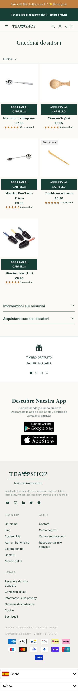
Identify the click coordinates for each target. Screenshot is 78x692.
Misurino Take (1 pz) (19, 273)
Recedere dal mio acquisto (19, 627)
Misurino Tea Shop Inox (19, 118)
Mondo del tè (13, 561)
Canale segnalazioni (52, 536)
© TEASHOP (50, 633)
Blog (8, 530)
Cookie (9, 610)
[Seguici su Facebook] (39, 503)
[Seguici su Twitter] (31, 503)
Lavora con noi (14, 548)
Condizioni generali (46, 627)
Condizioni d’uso (15, 591)
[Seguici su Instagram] (16, 503)
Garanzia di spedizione (20, 604)
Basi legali (11, 616)
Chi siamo (11, 524)
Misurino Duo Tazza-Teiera (19, 196)
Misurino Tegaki (59, 118)
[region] (39, 355)
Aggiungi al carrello (24, 109)
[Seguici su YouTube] (8, 503)
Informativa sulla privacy (21, 598)
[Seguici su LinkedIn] (23, 503)
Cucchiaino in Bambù (59, 193)
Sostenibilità (13, 536)
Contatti (10, 555)
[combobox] (39, 674)
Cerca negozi (47, 530)
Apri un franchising (17, 542)
